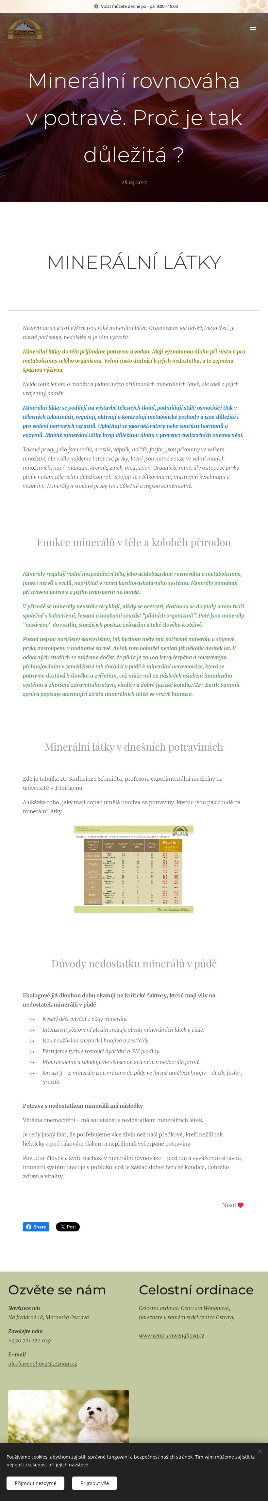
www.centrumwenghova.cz (171, 1335)
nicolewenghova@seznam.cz (42, 1363)
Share (39, 1226)
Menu (253, 29)
